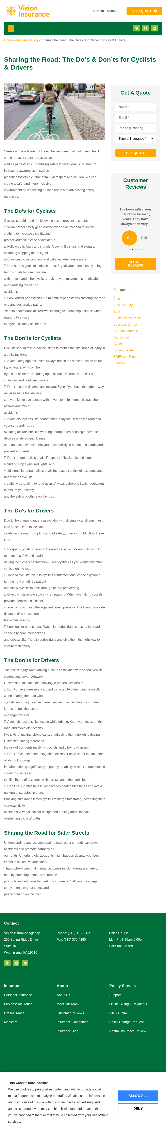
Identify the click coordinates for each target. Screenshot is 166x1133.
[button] (11, 28)
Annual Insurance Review (127, 1031)
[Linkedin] (154, 28)
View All (119, 363)
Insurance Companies (72, 1022)
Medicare (10, 1022)
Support (115, 995)
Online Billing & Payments (128, 1004)
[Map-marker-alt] (136, 28)
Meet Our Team (68, 1004)
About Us (63, 995)
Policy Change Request (126, 1022)
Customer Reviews (70, 1013)
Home (8, 40)
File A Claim (118, 1013)
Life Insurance (14, 1013)
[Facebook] (145, 28)
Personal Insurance (18, 995)
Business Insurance (18, 1004)
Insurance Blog (27, 40)
